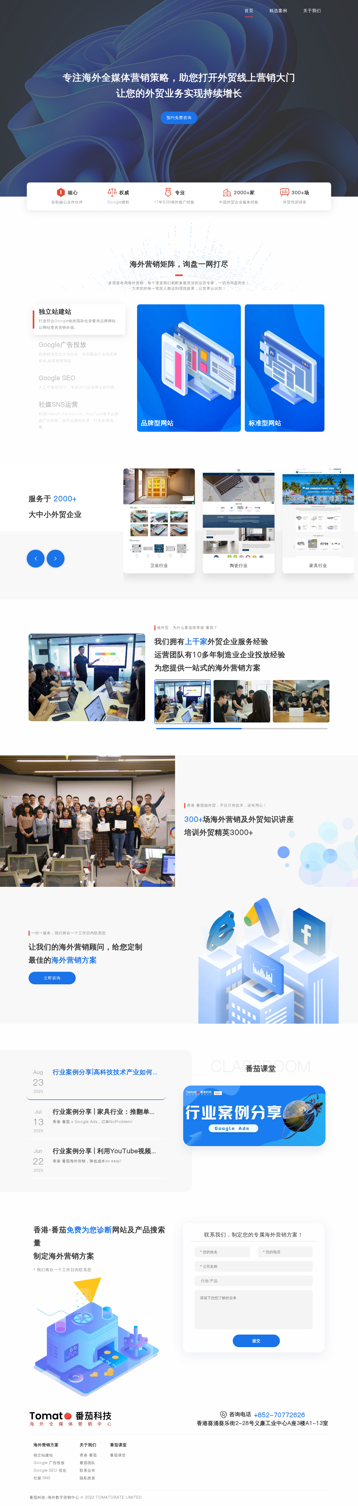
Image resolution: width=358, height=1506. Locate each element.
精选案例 (278, 10)
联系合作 (87, 1470)
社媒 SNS (42, 1478)
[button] (36, 559)
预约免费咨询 (179, 118)
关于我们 (312, 10)
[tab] (79, 319)
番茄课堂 (118, 1455)
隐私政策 (87, 1478)
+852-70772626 (279, 1415)
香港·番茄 (88, 1455)
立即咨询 (52, 978)
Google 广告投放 (49, 1462)
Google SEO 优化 (50, 1470)
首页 (249, 10)
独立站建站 (43, 1455)
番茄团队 (87, 1462)
